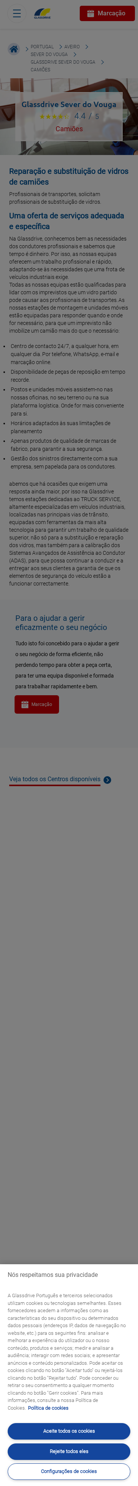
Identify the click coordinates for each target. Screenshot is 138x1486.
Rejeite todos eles (69, 1451)
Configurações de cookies (69, 1471)
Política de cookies (48, 1408)
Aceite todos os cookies (69, 1431)
